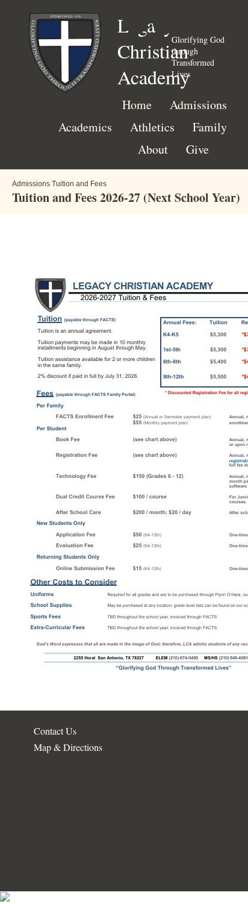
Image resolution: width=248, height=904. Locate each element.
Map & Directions (65, 747)
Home (137, 104)
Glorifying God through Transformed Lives (198, 57)
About (153, 149)
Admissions (198, 104)
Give (197, 149)
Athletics (152, 127)
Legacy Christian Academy (153, 51)
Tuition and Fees (79, 184)
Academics (85, 127)
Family (210, 127)
